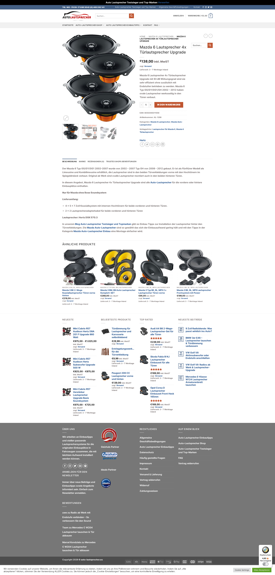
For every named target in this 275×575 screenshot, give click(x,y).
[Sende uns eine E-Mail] (211, 7)
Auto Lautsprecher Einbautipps (122, 25)
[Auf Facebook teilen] (142, 144)
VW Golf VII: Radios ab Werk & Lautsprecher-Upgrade (198, 367)
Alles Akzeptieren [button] (262, 570)
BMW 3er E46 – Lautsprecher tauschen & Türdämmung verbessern (198, 342)
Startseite (68, 25)
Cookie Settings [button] (242, 570)
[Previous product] (211, 36)
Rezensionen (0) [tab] (96, 161)
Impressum (146, 463)
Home (142, 36)
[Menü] (270, 546)
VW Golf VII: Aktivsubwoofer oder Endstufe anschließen (198, 355)
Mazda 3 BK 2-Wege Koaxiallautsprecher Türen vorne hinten (78, 293)
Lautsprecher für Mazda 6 (164, 129)
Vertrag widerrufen (150, 480)
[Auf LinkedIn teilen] (162, 144)
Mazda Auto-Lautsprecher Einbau (92, 231)
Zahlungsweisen (149, 491)
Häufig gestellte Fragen (152, 458)
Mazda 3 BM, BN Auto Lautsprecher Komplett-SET (117, 291)
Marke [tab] (82, 161)
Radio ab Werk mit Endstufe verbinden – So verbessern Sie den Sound (76, 516)
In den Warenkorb (168, 104)
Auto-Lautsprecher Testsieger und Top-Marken (135, 7)
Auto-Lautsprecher (160, 182)
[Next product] (206, 36)
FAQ (156, 25)
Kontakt (197, 7)
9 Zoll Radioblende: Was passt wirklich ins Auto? (199, 330)
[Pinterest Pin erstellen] (157, 144)
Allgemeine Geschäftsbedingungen (173, 7)
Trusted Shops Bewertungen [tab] (121, 161)
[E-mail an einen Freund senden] (152, 144)
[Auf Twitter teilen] (147, 144)
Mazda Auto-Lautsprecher (101, 227)
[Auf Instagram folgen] (206, 7)
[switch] (265, 564)
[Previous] (67, 78)
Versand (148, 66)
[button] (178, 16)
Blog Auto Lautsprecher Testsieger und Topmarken (103, 224)
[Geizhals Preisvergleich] (109, 458)
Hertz (143, 140)
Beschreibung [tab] (69, 161)
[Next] (130, 78)
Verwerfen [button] (163, 2)
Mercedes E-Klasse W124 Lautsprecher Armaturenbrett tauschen (196, 380)
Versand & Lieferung (151, 474)
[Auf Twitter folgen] (208, 7)
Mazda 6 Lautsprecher (161, 36)
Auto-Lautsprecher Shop (89, 25)
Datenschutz (147, 452)
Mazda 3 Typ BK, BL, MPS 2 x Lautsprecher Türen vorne (152, 291)
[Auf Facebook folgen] (203, 7)
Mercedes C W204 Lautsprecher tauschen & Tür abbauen (78, 531)
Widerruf (144, 485)
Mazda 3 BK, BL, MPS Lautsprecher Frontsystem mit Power (194, 291)
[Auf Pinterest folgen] (85, 466)
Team (65, 527)
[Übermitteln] (131, 15)
